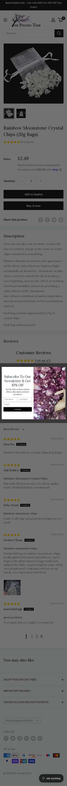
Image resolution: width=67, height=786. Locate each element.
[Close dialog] (63, 368)
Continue (17, 409)
